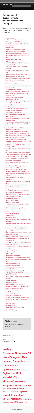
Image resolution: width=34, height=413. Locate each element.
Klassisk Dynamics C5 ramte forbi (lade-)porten (18, 135)
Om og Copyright (7, 8)
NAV (23, 381)
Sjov (22, 388)
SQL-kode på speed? (11, 275)
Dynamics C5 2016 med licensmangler (16, 139)
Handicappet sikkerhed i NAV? (13, 196)
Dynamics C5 (10, 365)
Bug (9, 349)
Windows (5, 402)
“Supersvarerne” (10, 215)
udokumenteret (15, 395)
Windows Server (11, 402)
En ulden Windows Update (12, 202)
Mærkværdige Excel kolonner (13, 89)
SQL (16, 391)
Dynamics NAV (11, 369)
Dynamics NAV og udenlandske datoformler (17, 93)
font (8, 374)
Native (18, 381)
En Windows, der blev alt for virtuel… (15, 40)
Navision (17, 385)
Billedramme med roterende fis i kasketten (17, 53)
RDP (20, 388)
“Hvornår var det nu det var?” (13, 311)
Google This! (9, 292)
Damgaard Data (18, 357)
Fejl (5, 373)
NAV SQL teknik (10, 107)
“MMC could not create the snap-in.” (15, 137)
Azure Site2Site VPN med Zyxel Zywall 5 (16, 166)
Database (7, 361)
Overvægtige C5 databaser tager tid (15, 271)
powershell (14, 388)
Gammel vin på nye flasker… (13, 265)
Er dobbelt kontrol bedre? (12, 129)
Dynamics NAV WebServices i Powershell (17, 131)
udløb (5, 395)
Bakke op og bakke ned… (12, 294)
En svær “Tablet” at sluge (12, 200)
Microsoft (9, 381)
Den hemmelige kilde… (12, 250)
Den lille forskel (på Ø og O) (13, 263)
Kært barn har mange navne (13, 143)
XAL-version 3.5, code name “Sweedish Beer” (17, 297)
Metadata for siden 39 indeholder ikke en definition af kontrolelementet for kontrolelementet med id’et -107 (16, 110)
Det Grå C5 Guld (10, 269)
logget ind (13, 324)
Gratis (13, 373)
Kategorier (13, 4)
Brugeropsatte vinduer (11, 282)
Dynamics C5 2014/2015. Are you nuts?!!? (17, 236)
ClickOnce (6, 358)
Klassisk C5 (10, 377)
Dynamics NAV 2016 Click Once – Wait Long (17, 133)
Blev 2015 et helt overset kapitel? (14, 192)
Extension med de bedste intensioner (15, 49)
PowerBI (9, 388)
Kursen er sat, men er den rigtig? (14, 288)
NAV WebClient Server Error (13, 198)
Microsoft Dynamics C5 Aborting (14, 168)
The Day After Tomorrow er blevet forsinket (17, 204)
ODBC (29, 386)
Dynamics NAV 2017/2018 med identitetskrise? (18, 82)
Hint (18, 373)
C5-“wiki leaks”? (10, 309)
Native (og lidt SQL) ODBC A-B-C (14, 273)
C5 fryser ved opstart (11, 280)
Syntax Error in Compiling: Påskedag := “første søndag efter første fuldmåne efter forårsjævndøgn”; (18, 187)
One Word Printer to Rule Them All (15, 97)
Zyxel (25, 402)
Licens (18, 377)
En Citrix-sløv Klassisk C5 (12, 206)
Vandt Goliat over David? (12, 99)
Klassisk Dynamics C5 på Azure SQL (15, 51)
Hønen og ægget (10, 116)
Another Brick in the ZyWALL (13, 103)
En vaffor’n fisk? (10, 47)
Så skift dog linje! (10, 303)
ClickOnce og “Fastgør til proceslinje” (15, 114)
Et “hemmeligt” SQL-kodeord (13, 255)
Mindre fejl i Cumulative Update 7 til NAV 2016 (18, 122)
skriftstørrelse (6, 392)
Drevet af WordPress (17, 409)
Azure (5, 349)
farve (26, 370)
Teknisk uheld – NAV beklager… (14, 84)
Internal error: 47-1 (10, 95)
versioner (16, 398)
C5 (29, 353)
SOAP (12, 392)
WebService (27, 399)
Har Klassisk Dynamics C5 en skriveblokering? (18, 152)
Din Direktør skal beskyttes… (13, 290)
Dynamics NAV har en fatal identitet (15, 80)
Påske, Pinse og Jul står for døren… (15, 284)
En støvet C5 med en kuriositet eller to (16, 105)
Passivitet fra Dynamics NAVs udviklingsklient (18, 78)
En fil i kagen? (9, 253)
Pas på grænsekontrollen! (12, 213)
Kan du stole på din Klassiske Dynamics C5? (17, 91)
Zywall (21, 402)
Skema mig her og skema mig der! (15, 267)
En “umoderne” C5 (10, 305)
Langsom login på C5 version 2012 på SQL (17, 286)
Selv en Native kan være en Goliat (15, 307)
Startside (5, 4)
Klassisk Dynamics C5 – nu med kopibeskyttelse (18, 101)
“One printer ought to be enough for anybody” (17, 191)
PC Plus (4, 388)
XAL (17, 402)
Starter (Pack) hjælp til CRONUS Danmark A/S (18, 194)
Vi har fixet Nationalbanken (13, 212)
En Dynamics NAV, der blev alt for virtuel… (17, 74)
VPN (22, 399)
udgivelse (23, 391)
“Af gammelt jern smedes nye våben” (15, 210)
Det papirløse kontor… (11, 217)
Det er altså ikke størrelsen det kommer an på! (18, 257)
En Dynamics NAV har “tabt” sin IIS (15, 76)
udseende (6, 399)
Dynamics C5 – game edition (13, 295)
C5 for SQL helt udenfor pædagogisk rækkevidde (18, 141)
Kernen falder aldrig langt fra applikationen (17, 227)
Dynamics (19, 361)
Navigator (7, 385)
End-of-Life (21, 369)
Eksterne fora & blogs (23, 4)
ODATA (24, 386)
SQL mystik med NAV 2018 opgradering (16, 42)
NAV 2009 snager (10, 38)
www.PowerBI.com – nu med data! (15, 128)
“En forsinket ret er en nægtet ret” (14, 208)
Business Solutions (15, 353)
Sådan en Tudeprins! (11, 252)
